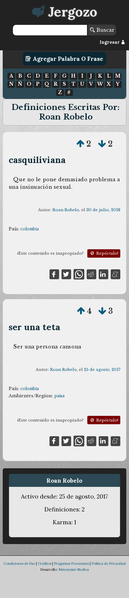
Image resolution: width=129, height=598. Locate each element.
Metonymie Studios (73, 569)
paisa (59, 395)
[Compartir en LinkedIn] (103, 274)
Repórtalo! (106, 253)
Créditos (44, 563)
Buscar (104, 30)
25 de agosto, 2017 (102, 369)
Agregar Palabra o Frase (67, 58)
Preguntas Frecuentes (71, 563)
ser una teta (34, 327)
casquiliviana (37, 159)
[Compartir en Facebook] (54, 274)
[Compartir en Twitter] (66, 274)
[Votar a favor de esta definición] (80, 144)
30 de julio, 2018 (103, 210)
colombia (29, 229)
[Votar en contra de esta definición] (102, 144)
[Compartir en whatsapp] (79, 274)
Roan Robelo (65, 210)
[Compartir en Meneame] (115, 274)
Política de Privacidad (109, 563)
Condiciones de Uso (19, 563)
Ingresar (110, 42)
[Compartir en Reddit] (91, 274)
